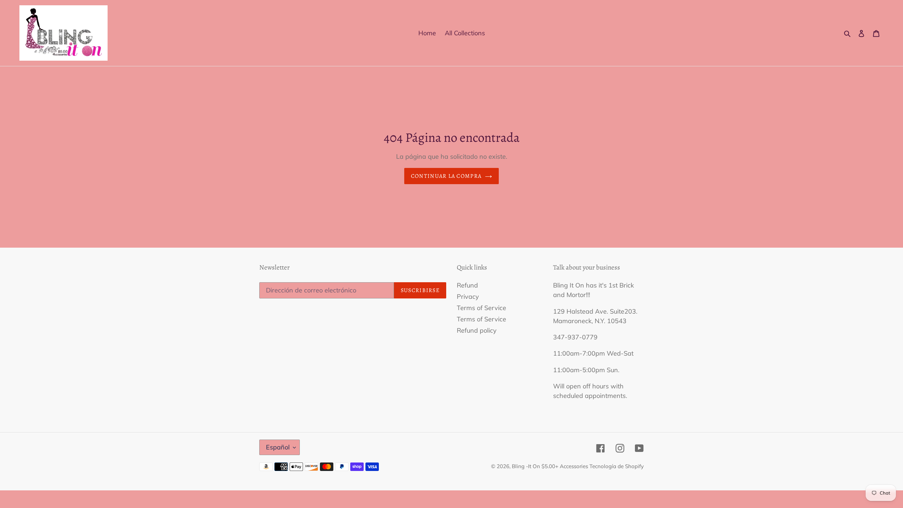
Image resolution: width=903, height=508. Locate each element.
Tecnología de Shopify (616, 466)
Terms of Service (481, 308)
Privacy (468, 296)
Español (278, 447)
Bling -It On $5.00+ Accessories (550, 466)
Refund (467, 285)
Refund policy (477, 330)
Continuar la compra (446, 176)
